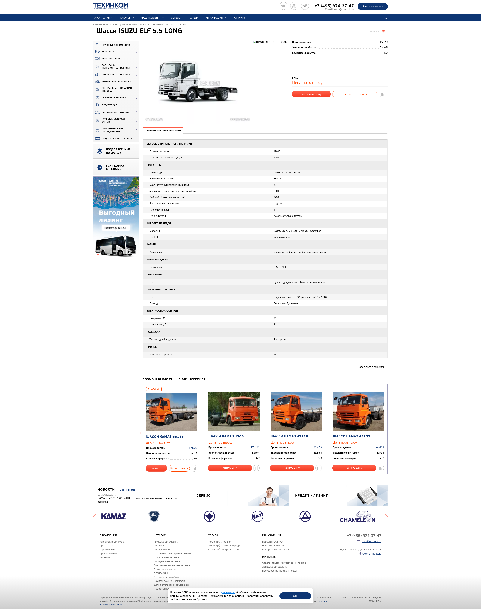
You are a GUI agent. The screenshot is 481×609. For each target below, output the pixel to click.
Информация (214, 17)
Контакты (239, 17)
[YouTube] (294, 6)
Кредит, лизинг (151, 17)
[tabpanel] (116, 219)
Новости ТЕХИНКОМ (273, 541)
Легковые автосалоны (274, 566)
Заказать (156, 468)
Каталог (125, 17)
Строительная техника (116, 74)
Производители (108, 553)
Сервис (175, 17)
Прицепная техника (114, 97)
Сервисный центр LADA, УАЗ (223, 549)
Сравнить (374, 31)
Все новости (127, 489)
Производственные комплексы (279, 570)
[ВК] (283, 6)
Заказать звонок (372, 6)
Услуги (213, 535)
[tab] (163, 131)
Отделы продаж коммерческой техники (284, 562)
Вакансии (105, 557)
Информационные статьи (276, 549)
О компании (102, 17)
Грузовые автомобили (116, 45)
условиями (228, 592)
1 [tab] (98, 254)
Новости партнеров (273, 545)
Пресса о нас (107, 545)
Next (389, 432)
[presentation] (163, 130)
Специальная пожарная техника (117, 90)
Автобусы (108, 51)
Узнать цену (229, 467)
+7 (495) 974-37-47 (334, 5)
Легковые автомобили (116, 112)
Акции (194, 17)
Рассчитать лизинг (355, 94)
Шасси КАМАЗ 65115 (165, 437)
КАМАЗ (193, 447)
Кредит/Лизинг (179, 468)
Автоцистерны (111, 58)
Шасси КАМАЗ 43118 (289, 436)
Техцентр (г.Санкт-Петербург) (224, 545)
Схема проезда (371, 553)
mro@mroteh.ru (344, 9)
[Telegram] (305, 6)
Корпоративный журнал (113, 541)
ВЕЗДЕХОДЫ (109, 104)
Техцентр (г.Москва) (219, 541)
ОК (295, 596)
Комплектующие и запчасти (113, 120)
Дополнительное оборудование (112, 130)
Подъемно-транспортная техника (116, 67)
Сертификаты (107, 549)
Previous (140, 432)
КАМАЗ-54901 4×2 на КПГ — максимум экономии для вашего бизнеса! (138, 500)
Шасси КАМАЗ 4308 (226, 436)
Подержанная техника (117, 138)
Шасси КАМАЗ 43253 (351, 436)
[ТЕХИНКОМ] (114, 6)
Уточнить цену (311, 94)
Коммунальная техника (116, 81)
